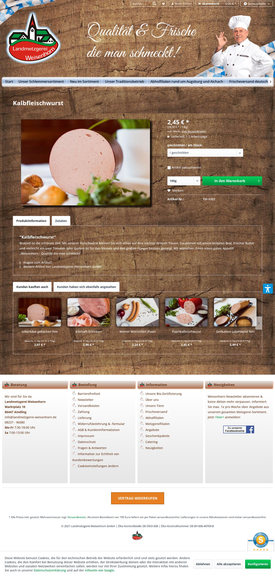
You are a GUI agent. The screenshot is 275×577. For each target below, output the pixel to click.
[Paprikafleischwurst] (186, 312)
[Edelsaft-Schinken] (88, 312)
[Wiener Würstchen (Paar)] (137, 312)
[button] (268, 289)
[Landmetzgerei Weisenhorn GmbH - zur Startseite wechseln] (36, 39)
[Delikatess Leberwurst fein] (235, 312)
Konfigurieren (258, 564)
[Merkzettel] (163, 4)
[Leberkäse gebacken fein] (39, 312)
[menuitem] (144, 4)
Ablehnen (203, 564)
